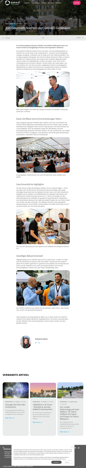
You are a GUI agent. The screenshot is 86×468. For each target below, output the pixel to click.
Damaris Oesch (9, 23)
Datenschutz (21, 466)
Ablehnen (67, 462)
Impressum (29, 466)
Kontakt (76, 3)
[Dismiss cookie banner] (71, 447)
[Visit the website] (36, 342)
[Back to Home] (12, 2)
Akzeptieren (56, 462)
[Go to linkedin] (38, 342)
